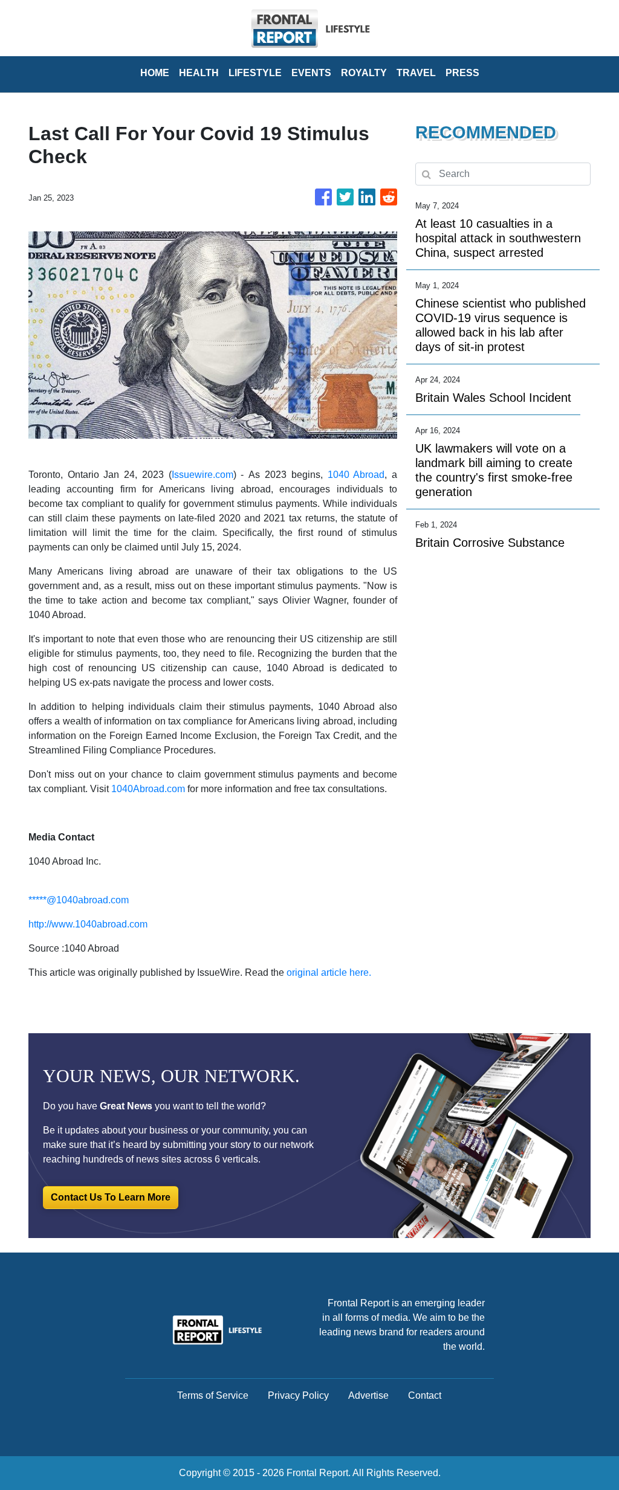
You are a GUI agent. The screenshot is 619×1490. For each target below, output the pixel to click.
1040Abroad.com (148, 789)
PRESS (462, 73)
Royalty (364, 73)
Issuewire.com (202, 474)
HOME (154, 73)
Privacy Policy (298, 1395)
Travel (416, 73)
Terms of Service (212, 1395)
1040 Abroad (356, 474)
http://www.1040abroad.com (87, 924)
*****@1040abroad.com (78, 900)
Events (311, 73)
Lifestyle (255, 73)
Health (199, 73)
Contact (424, 1395)
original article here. (329, 972)
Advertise (368, 1395)
